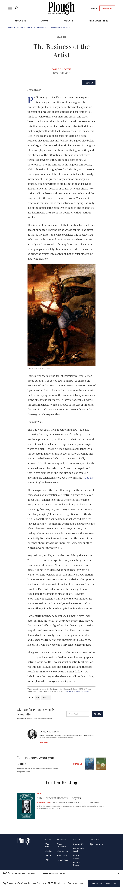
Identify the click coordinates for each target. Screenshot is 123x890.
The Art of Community (36, 27)
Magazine (20, 21)
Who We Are (48, 845)
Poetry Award (76, 856)
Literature (46, 698)
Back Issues (62, 855)
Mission (48, 851)
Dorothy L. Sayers (61, 69)
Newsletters (62, 860)
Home (10, 27)
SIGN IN (94, 8)
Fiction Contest (76, 863)
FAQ (47, 860)
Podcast (68, 21)
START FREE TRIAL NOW (104, 883)
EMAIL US (77, 764)
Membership (62, 851)
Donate (48, 855)
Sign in (62, 873)
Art (37, 698)
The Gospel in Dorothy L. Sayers (77, 691)
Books (44, 21)
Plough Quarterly (61, 845)
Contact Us (78, 844)
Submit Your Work (78, 849)
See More (44, 742)
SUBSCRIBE (107, 8)
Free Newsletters (98, 21)
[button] (10, 8)
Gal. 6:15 (89, 477)
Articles (20, 27)
